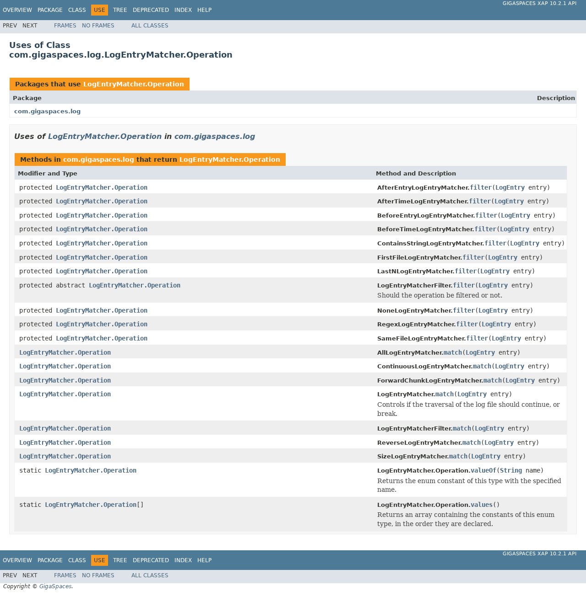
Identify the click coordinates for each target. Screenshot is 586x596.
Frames (65, 25)
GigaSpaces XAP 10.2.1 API (539, 3)
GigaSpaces (55, 586)
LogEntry (510, 187)
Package (50, 10)
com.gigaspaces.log (47, 111)
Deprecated (151, 10)
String (511, 470)
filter (481, 187)
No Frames (98, 25)
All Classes (149, 25)
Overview (17, 10)
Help (204, 10)
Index (183, 10)
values (482, 504)
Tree (120, 10)
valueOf (483, 470)
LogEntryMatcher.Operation (133, 84)
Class (77, 10)
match (453, 352)
